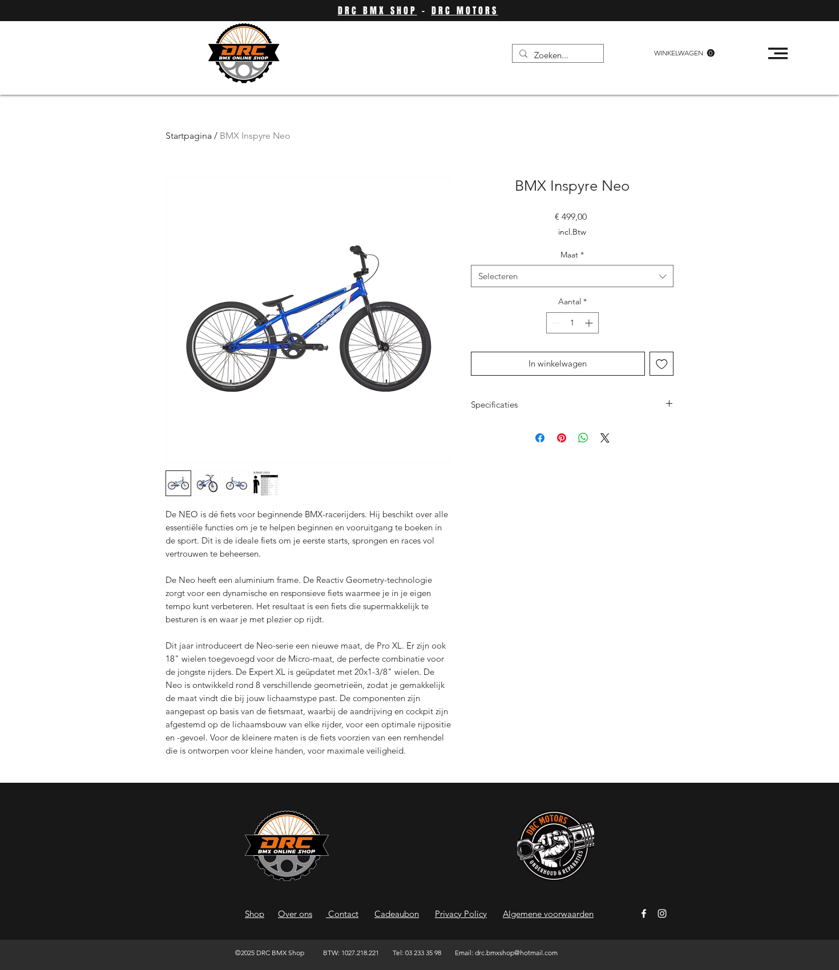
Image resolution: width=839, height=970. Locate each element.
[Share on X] (605, 438)
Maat (572, 254)
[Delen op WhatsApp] (583, 438)
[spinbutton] (572, 323)
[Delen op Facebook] (540, 438)
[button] (684, 53)
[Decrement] (555, 323)
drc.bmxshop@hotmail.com (516, 952)
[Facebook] (644, 913)
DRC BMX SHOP (377, 10)
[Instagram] (662, 913)
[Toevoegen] (662, 364)
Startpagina (189, 135)
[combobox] (572, 276)
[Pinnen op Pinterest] (561, 438)
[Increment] (590, 323)
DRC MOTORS (464, 10)
